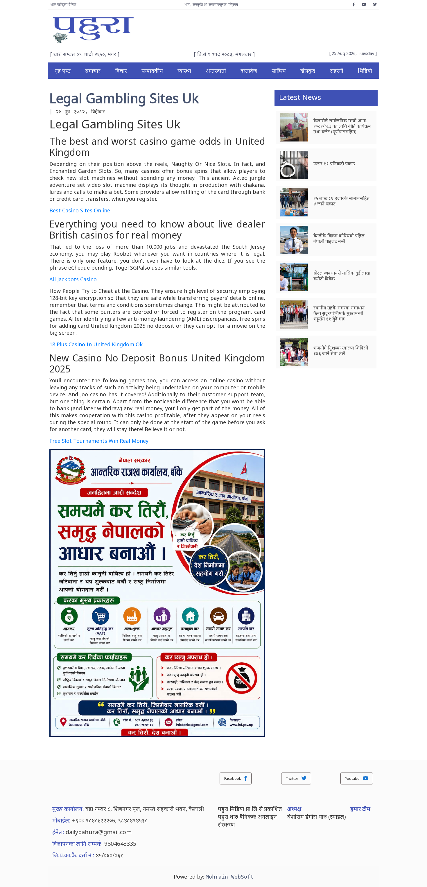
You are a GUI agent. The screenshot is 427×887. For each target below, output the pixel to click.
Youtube (352, 778)
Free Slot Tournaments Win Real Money (98, 440)
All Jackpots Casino (73, 279)
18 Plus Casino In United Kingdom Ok (96, 344)
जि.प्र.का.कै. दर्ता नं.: (73, 855)
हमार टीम (360, 809)
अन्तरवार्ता (216, 70)
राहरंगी (336, 70)
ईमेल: (58, 832)
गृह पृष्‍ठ (63, 70)
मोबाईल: (61, 820)
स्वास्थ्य (184, 70)
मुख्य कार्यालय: (68, 809)
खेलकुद (307, 70)
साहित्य (279, 70)
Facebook (233, 778)
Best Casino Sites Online (79, 210)
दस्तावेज (249, 70)
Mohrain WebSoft (230, 877)
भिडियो (365, 70)
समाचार (93, 70)
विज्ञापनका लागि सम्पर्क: (77, 843)
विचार (121, 70)
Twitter (292, 778)
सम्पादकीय (152, 70)
